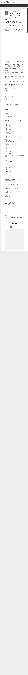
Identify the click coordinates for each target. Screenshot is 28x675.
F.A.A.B (21, 217)
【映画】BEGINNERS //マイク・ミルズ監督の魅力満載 (14, 14)
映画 (16, 221)
